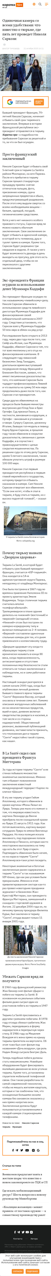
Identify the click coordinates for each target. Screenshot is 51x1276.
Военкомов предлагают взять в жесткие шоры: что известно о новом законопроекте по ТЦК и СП (25, 1178)
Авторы (34, 1238)
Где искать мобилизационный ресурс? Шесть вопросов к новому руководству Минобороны (24, 1195)
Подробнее (32, 1271)
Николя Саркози (21, 116)
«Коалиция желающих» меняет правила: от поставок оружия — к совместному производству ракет (24, 1211)
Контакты (17, 1238)
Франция (17, 1126)
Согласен (17, 1271)
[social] (13, 1150)
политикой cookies (28, 1265)
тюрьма (6, 1126)
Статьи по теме (11, 1165)
